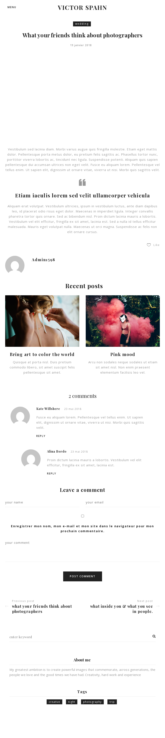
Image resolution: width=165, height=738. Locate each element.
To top (151, 726)
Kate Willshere (48, 409)
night (71, 702)
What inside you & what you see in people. (121, 609)
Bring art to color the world (42, 354)
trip (112, 702)
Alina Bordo (57, 451)
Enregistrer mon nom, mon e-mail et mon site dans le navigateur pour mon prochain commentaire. (82, 528)
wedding (82, 24)
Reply (41, 436)
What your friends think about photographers (42, 609)
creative (54, 702)
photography (92, 702)
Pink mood (122, 354)
